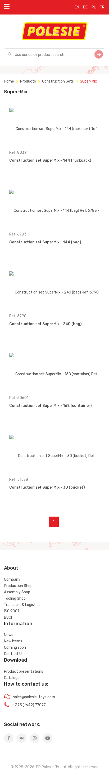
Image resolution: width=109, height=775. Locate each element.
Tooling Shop (15, 598)
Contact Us (14, 654)
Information (18, 624)
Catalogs (11, 678)
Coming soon (15, 647)
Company (12, 579)
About (11, 568)
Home (9, 81)
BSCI (8, 617)
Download (15, 660)
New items (13, 641)
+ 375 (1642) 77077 (29, 705)
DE (85, 7)
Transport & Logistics (22, 605)
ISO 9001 (11, 611)
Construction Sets (58, 81)
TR (102, 7)
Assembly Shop (17, 592)
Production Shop (18, 586)
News (8, 635)
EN (77, 7)
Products (28, 81)
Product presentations (23, 671)
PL (94, 7)
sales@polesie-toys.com (34, 697)
